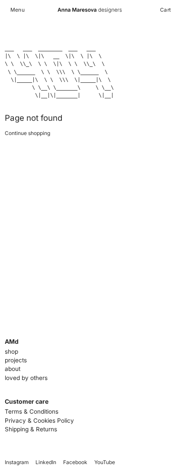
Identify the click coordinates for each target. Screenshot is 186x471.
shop (11, 351)
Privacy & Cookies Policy (39, 420)
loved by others (26, 377)
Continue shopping (27, 133)
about (12, 368)
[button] (17, 10)
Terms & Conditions (31, 411)
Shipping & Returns (31, 429)
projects (16, 360)
